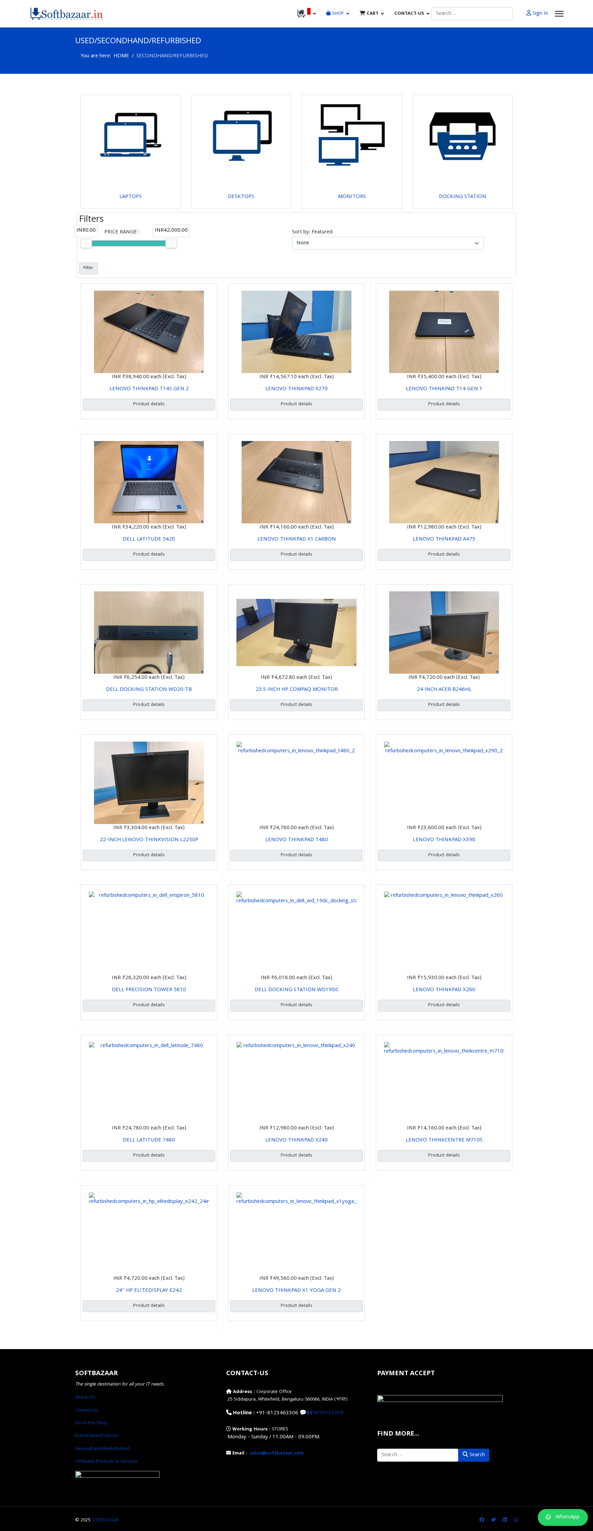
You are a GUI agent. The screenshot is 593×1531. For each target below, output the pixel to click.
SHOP (337, 14)
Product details (149, 404)
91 (309, 1413)
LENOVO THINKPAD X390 (444, 840)
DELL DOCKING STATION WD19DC (297, 990)
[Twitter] (493, 1520)
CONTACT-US (409, 14)
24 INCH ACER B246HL (444, 689)
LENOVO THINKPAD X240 (296, 1140)
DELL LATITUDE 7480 (149, 1140)
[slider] (86, 243)
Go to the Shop (91, 1423)
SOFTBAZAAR (105, 1520)
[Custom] (516, 1520)
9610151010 (328, 1413)
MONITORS (352, 197)
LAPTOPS (130, 197)
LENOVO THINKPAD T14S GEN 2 (149, 389)
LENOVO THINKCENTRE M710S (444, 1140)
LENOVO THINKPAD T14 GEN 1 (444, 389)
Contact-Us (86, 1410)
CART (372, 14)
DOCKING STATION (462, 197)
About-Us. (85, 1397)
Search (476, 1455)
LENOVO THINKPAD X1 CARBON (296, 539)
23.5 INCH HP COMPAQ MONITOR (297, 689)
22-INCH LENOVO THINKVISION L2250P (149, 840)
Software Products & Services (106, 1461)
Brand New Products (96, 1436)
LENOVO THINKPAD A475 (444, 539)
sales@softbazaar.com (277, 1453)
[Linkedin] (505, 1520)
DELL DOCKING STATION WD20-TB (149, 689)
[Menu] (559, 13)
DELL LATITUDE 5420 (149, 539)
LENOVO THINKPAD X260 (444, 990)
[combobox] (472, 13)
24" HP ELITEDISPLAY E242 (149, 1290)
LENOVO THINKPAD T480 (296, 840)
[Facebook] (481, 1520)
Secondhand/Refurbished (102, 1449)
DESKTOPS (241, 197)
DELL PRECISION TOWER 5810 (149, 990)
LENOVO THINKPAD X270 (296, 389)
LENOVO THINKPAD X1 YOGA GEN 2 (296, 1290)
